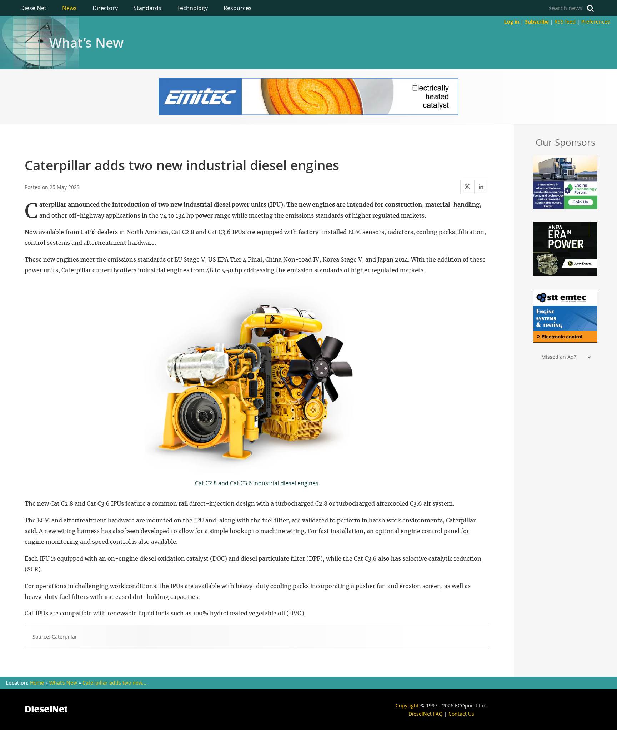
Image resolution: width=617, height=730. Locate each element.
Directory (105, 8)
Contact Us (461, 713)
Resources (238, 8)
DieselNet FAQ (425, 713)
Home (37, 683)
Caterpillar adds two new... (114, 683)
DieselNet (33, 8)
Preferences (595, 21)
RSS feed (565, 21)
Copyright (407, 705)
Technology (192, 8)
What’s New (86, 42)
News (69, 8)
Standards (147, 8)
